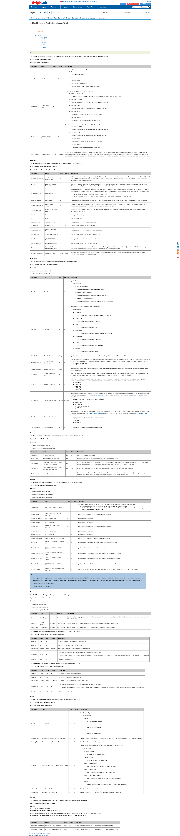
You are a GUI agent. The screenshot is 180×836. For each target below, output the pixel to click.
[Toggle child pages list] (59, 12)
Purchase (54, 7)
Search (147, 13)
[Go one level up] (49, 12)
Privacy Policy (37, 835)
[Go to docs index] (40, 12)
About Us (90, 7)
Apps (44, 7)
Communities (77, 7)
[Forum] (178, 251)
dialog (96, 395)
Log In (149, 1)
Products (34, 7)
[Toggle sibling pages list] (54, 12)
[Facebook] (178, 243)
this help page (103, 473)
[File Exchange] (178, 254)
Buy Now (123, 3)
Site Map (31, 835)
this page (92, 18)
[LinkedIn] (178, 245)
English (33, 13)
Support (65, 7)
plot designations (89, 473)
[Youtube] (178, 257)
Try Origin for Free (133, 3)
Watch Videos (145, 3)
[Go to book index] (45, 12)
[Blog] (178, 248)
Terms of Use (45, 835)
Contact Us (102, 7)
